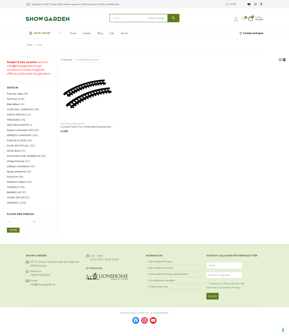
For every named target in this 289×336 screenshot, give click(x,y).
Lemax (74, 124)
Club (111, 33)
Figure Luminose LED (20, 130)
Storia (73, 33)
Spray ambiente (16, 171)
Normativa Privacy (160, 261)
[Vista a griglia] (280, 59)
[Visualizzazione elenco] (284, 59)
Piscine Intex (15, 93)
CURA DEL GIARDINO (20, 109)
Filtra (13, 230)
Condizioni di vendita (162, 280)
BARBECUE (14, 192)
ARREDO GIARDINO (19, 135)
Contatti (232, 4)
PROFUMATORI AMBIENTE (24, 156)
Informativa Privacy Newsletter (168, 274)
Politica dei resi (158, 286)
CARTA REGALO (17, 114)
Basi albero (13, 104)
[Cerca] (173, 18)
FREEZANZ (14, 119)
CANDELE (13, 187)
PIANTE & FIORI (17, 140)
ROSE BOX (13, 150)
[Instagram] (255, 4)
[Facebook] (261, 4)
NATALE (81, 124)
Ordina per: (67, 59)
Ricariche (12, 176)
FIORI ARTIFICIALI (18, 145)
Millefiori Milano (16, 181)
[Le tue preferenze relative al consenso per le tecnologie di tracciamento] (283, 330)
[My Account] (236, 19)
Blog (100, 33)
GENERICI (13, 202)
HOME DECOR (16, 197)
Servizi (124, 33)
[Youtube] (249, 4)
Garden (87, 33)
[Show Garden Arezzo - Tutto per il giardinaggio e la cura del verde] (47, 19)
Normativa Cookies (161, 267)
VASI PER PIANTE (18, 124)
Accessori (65, 124)
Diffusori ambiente (18, 166)
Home (29, 44)
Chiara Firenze (15, 161)
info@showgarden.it (21, 66)
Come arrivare (252, 33)
